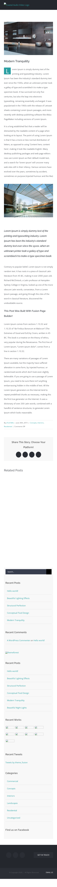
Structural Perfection (16, 605)
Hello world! (12, 591)
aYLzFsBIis (10, 423)
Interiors (41, 423)
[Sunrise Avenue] (10, 729)
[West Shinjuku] (10, 735)
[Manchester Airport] (19, 735)
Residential (8, 426)
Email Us (49, 872)
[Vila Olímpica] (10, 742)
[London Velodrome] (29, 735)
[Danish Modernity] (39, 729)
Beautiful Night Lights (17, 707)
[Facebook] (8, 855)
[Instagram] (22, 855)
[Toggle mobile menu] (52, 4)
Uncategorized (13, 817)
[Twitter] (15, 855)
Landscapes (12, 803)
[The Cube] (39, 735)
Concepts (33, 423)
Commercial (12, 781)
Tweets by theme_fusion (16, 762)
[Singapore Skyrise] (19, 729)
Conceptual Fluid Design (18, 612)
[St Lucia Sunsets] (29, 729)
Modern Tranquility (16, 620)
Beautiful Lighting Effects (18, 598)
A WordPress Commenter (18, 640)
